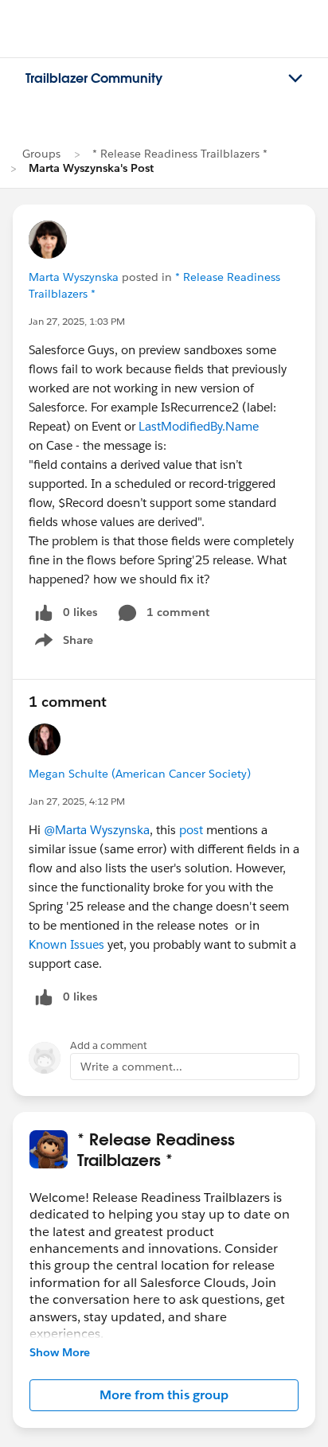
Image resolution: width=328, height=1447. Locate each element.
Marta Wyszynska (74, 277)
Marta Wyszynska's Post (91, 168)
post (192, 829)
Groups (41, 153)
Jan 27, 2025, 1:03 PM (77, 321)
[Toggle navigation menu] (295, 78)
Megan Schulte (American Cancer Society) (140, 773)
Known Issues (66, 944)
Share (61, 643)
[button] (164, 1395)
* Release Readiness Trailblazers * (179, 153)
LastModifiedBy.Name (199, 426)
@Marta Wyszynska (97, 829)
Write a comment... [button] (131, 1066)
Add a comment (108, 1045)
